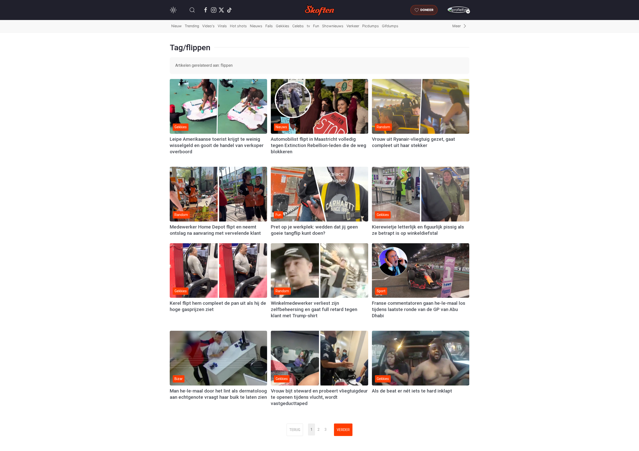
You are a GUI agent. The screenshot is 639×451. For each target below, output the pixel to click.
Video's (208, 26)
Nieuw (176, 26)
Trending (192, 26)
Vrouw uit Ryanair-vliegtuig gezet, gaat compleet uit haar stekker (413, 142)
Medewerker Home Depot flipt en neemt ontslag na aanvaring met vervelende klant (215, 230)
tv (308, 26)
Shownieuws (332, 26)
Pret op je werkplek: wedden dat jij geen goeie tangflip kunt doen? (314, 230)
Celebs (298, 26)
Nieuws (256, 26)
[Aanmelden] (458, 10)
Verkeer (352, 26)
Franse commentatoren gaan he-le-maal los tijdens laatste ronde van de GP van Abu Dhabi (418, 309)
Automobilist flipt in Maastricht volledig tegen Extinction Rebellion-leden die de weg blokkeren (318, 145)
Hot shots (238, 26)
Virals (222, 26)
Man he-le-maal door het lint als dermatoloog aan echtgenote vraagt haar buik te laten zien (218, 394)
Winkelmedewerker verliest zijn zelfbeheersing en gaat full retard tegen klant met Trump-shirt (314, 309)
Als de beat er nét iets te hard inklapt (412, 391)
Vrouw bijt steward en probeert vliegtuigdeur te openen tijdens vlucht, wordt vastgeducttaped (319, 397)
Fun (316, 26)
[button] (192, 10)
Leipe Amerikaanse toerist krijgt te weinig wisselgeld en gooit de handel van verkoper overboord (217, 145)
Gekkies (282, 26)
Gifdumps (390, 26)
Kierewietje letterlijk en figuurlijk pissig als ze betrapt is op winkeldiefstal (418, 230)
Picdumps (370, 26)
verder (343, 430)
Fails (269, 26)
